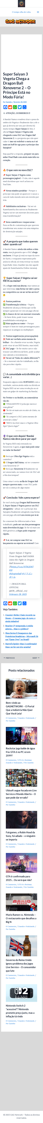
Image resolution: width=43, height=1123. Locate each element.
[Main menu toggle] (38, 12)
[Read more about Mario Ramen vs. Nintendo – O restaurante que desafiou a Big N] (21, 902)
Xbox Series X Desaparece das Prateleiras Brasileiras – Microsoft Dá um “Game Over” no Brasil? (21, 636)
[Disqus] (21, 1064)
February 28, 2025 (18, 594)
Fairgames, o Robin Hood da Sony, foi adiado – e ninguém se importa (20, 836)
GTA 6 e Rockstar (25, 760)
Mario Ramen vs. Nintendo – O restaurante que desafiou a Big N (21, 918)
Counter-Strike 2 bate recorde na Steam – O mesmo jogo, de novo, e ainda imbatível (20, 618)
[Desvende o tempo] (21, 3)
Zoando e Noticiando (26, 718)
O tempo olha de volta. (21, 12)
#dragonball (15, 573)
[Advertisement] (21, 54)
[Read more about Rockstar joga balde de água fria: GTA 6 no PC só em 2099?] (21, 735)
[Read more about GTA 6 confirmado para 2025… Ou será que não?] (21, 862)
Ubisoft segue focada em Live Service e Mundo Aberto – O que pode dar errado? (21, 794)
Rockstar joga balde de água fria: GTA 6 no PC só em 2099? (20, 752)
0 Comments (11, 718)
